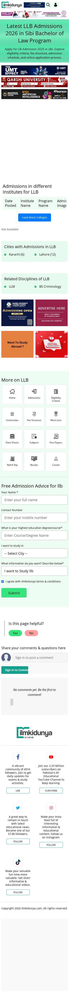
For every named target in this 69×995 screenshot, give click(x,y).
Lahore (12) (47, 254)
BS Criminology (50, 286)
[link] (35, 5)
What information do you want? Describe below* (32, 563)
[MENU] (65, 5)
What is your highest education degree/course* (31, 528)
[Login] (55, 5)
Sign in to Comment (16, 670)
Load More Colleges (34, 217)
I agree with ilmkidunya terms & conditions (33, 581)
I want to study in (12, 545)
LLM (12, 286)
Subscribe (51, 790)
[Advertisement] (34, 138)
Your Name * (9, 492)
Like (18, 790)
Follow (17, 841)
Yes (15, 633)
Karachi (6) (16, 254)
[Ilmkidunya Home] (11, 5)
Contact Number (12, 510)
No (31, 633)
